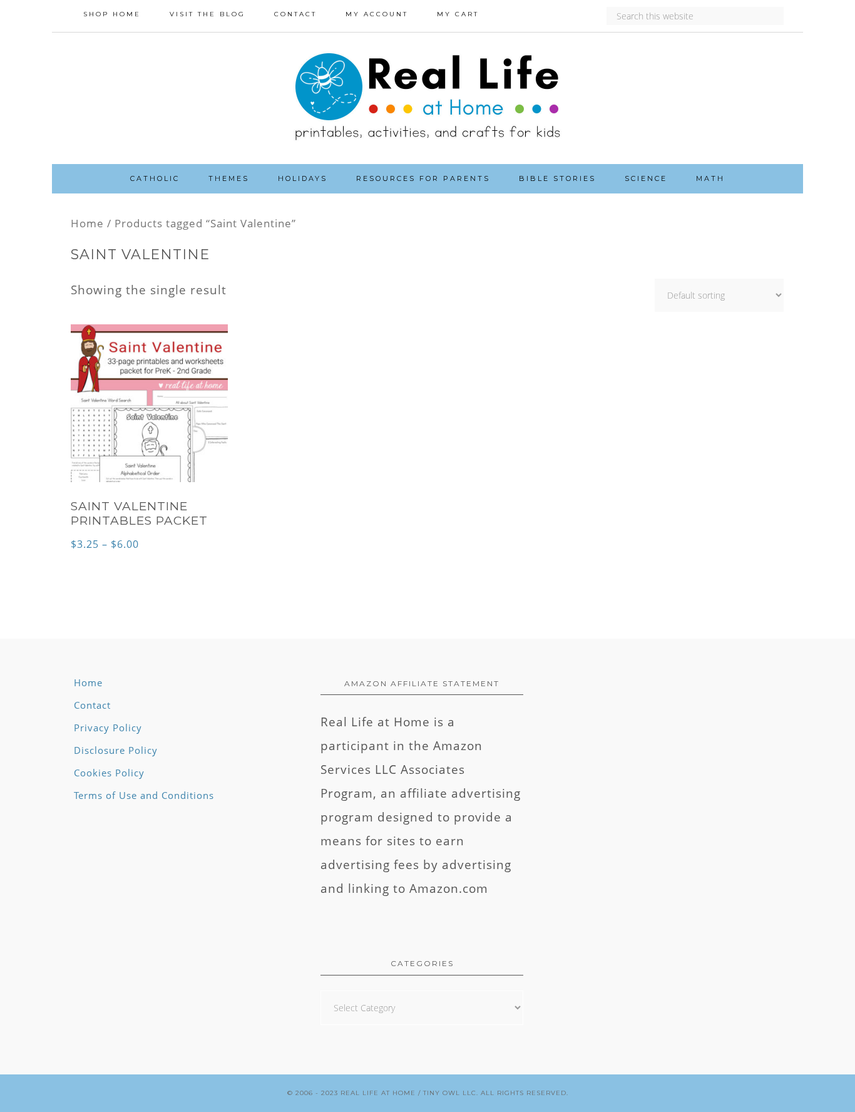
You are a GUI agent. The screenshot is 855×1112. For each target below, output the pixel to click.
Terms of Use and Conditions (144, 795)
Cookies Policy (109, 772)
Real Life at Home (378, 1093)
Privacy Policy (108, 727)
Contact (92, 705)
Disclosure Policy (116, 750)
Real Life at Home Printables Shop (427, 98)
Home (87, 222)
